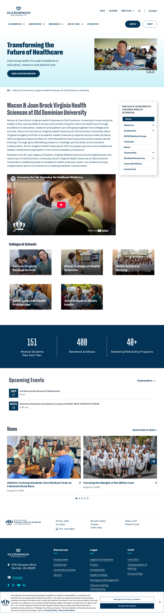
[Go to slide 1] (76, 498)
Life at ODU (74, 24)
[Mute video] (152, 71)
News (127, 147)
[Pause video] (148, 71)
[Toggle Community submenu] (153, 152)
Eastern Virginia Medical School (29, 252)
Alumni (113, 10)
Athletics (93, 24)
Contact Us (130, 169)
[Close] (160, 602)
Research (54, 24)
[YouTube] (18, 585)
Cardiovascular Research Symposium (39, 391)
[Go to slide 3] (82, 498)
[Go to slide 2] (79, 498)
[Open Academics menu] (24, 24)
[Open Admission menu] (44, 24)
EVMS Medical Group (135, 136)
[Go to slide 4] (85, 498)
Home (128, 119)
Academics (14, 24)
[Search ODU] (139, 11)
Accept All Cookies (127, 606)
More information (67, 610)
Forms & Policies (133, 163)
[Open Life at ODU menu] (82, 24)
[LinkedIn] (24, 585)
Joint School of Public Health (79, 286)
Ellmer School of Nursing (128, 252)
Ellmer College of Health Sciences (82, 252)
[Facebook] (8, 585)
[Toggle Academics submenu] (153, 130)
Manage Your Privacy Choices (127, 599)
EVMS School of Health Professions (24, 288)
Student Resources (134, 158)
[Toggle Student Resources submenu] (153, 158)
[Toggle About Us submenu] (153, 125)
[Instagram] (13, 585)
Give (102, 10)
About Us (129, 125)
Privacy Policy (51, 610)
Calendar (129, 141)
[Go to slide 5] (87, 498)
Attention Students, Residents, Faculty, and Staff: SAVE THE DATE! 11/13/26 (59, 404)
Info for (126, 10)
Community (130, 152)
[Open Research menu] (62, 24)
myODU (153, 11)
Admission (35, 24)
